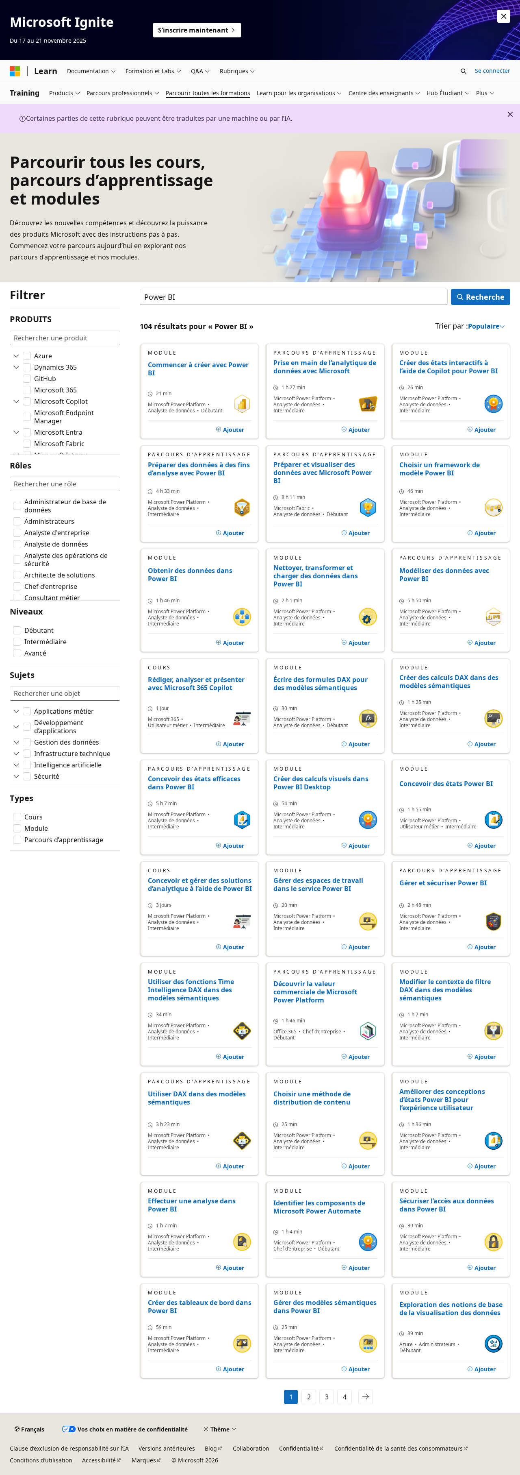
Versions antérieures (167, 1448)
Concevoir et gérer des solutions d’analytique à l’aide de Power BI (200, 884)
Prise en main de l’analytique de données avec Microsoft (324, 367)
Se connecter (492, 70)
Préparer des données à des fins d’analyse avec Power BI (199, 469)
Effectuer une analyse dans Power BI (192, 1205)
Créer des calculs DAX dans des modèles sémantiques (448, 681)
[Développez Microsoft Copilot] (16, 401)
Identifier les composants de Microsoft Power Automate (319, 1207)
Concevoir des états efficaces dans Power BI (194, 783)
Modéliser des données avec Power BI (444, 574)
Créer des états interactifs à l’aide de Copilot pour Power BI (448, 367)
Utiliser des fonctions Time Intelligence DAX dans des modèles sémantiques (191, 990)
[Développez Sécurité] (16, 776)
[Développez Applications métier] (16, 711)
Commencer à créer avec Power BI (198, 369)
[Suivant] (365, 1397)
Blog (211, 1448)
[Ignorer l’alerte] (503, 16)
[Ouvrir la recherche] (463, 71)
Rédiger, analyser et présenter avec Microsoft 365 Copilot (196, 683)
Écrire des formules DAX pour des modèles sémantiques (320, 683)
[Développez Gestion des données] (16, 742)
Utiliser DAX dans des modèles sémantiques (197, 1098)
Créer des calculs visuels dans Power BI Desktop (320, 783)
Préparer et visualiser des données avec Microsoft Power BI (322, 472)
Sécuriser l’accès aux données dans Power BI (446, 1205)
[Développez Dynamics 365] (16, 367)
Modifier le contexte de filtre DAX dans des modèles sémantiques (445, 990)
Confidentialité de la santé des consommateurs (398, 1448)
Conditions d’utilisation (41, 1460)
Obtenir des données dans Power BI (190, 574)
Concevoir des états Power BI (446, 784)
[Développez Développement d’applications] (16, 727)
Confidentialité (299, 1448)
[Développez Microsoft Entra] (16, 432)
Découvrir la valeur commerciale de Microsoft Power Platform (315, 992)
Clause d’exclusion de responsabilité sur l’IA (69, 1448)
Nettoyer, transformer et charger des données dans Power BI (315, 576)
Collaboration (251, 1448)
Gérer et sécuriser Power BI (443, 883)
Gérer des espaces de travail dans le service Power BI (318, 884)
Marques (144, 1460)
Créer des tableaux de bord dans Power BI (199, 1307)
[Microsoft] (15, 71)
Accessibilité (99, 1460)
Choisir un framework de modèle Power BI (439, 469)
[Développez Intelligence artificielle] (16, 765)
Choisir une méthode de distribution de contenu (312, 1098)
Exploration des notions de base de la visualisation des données (451, 1309)
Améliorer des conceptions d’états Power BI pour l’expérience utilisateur (442, 1099)
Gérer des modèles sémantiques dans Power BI (325, 1307)
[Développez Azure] (16, 356)
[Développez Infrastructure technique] (16, 753)
